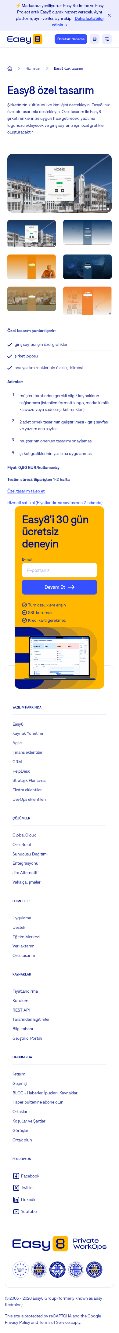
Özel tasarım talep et (26, 491)
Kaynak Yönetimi (28, 733)
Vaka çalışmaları (27, 882)
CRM (17, 761)
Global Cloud (25, 835)
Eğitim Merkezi (26, 936)
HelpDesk (21, 771)
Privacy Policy (17, 1322)
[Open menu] (107, 39)
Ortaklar (20, 1111)
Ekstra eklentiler (27, 789)
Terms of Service (54, 1322)
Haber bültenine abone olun (38, 1102)
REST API (21, 1010)
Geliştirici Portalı (27, 1038)
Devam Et (55, 587)
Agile (17, 742)
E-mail (27, 559)
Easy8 (18, 724)
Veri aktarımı (24, 945)
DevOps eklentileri (29, 799)
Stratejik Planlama (29, 780)
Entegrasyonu (25, 863)
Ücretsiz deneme (71, 39)
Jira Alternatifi (25, 872)
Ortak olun (22, 1139)
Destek (19, 927)
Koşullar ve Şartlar (29, 1121)
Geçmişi (20, 1083)
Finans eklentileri (28, 752)
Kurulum (20, 1000)
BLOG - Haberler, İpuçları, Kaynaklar (45, 1092)
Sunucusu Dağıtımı (30, 853)
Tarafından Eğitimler (31, 1019)
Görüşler (20, 1130)
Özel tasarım (24, 955)
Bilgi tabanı (23, 1028)
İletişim (19, 1073)
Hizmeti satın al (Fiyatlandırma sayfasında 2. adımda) (55, 502)
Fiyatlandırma (25, 991)
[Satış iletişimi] (94, 39)
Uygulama (22, 917)
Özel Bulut (22, 844)
